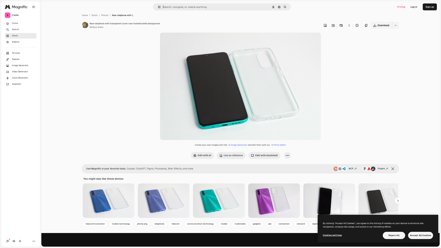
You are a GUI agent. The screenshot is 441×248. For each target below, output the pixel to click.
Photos (104, 15)
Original (182, 39)
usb (269, 224)
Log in (414, 6)
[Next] (398, 200)
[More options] (349, 25)
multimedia (240, 224)
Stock (95, 15)
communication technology (200, 224)
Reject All (393, 235)
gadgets (257, 224)
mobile (224, 224)
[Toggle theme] (20, 241)
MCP (351, 168)
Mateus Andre (96, 27)
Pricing (401, 6)
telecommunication (95, 224)
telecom (176, 224)
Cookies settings (332, 235)
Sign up (429, 6)
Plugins (381, 168)
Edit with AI (204, 155)
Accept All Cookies (420, 235)
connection (284, 224)
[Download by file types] (395, 25)
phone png (142, 224)
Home (85, 15)
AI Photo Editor (278, 145)
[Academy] (14, 241)
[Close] (393, 169)
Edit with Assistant (266, 155)
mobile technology (121, 224)
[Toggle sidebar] (34, 7)
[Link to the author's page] (85, 25)
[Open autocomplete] (158, 7)
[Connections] (7, 241)
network (301, 224)
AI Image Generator (237, 145)
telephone (159, 224)
